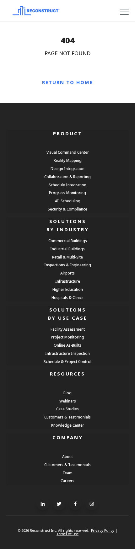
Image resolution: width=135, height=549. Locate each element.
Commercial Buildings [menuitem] (67, 240)
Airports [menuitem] (67, 272)
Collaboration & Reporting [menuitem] (67, 176)
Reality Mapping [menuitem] (68, 160)
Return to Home (67, 82)
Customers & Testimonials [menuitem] (67, 416)
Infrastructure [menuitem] (67, 281)
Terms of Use (67, 533)
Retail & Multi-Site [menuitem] (67, 256)
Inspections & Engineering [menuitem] (67, 264)
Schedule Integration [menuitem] (67, 184)
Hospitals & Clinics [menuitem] (67, 297)
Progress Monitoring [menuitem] (67, 192)
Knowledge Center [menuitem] (67, 425)
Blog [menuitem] (67, 392)
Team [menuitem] (67, 472)
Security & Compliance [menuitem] (67, 208)
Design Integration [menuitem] (67, 168)
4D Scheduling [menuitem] (67, 200)
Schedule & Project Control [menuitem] (67, 361)
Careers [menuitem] (67, 480)
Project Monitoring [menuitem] (67, 336)
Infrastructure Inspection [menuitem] (67, 353)
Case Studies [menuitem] (67, 408)
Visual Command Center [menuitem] (67, 152)
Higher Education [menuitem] (67, 289)
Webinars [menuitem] (67, 400)
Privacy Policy (102, 530)
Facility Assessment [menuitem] (68, 329)
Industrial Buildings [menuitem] (67, 248)
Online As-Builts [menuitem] (67, 345)
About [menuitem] (67, 456)
